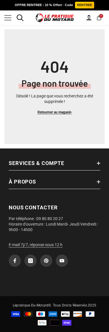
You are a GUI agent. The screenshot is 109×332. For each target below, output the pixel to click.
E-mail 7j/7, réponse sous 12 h (35, 244)
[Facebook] (15, 261)
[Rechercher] (20, 17)
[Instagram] (30, 261)
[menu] (7, 17)
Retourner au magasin (54, 112)
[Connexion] (89, 18)
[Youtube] (62, 261)
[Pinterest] (46, 261)
